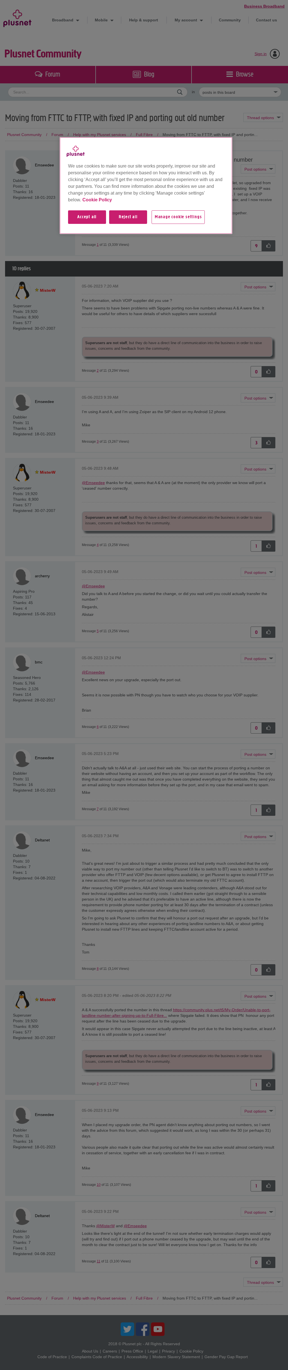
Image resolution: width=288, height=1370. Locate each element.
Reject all (128, 217)
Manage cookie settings (178, 217)
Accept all (86, 217)
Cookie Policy (97, 199)
